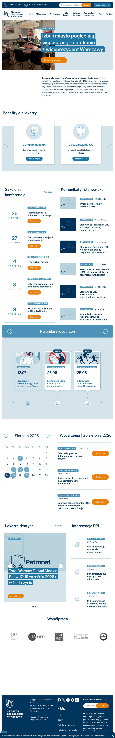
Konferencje (23, 367)
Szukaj (86, 5)
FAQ (59, 715)
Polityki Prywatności (97, 736)
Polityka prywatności (66, 725)
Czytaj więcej (15, 596)
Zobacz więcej (34, 159)
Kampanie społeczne (56, 367)
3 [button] (4, 27)
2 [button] (4, 25)
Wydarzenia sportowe (87, 367)
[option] (34, 142)
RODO (60, 720)
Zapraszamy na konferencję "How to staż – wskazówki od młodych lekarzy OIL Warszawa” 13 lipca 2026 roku (27, 383)
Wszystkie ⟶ (49, 192)
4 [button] (4, 29)
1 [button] (4, 22)
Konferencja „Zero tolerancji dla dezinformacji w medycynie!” (56, 383)
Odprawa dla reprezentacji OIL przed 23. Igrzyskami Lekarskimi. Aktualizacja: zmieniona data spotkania (87, 383)
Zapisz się (34, 221)
